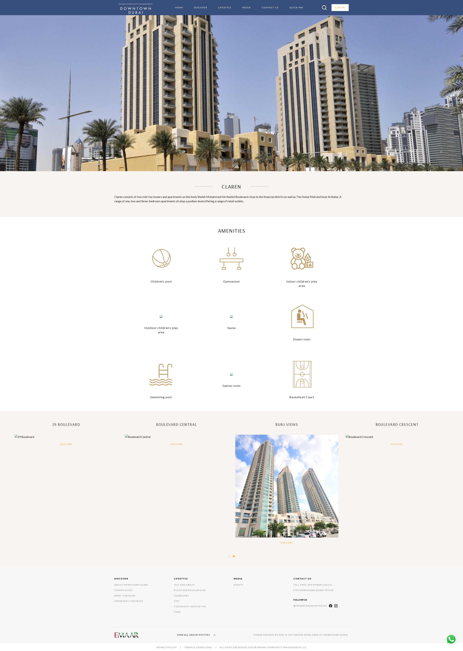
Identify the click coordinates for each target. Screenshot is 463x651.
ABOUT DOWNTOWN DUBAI (131, 584)
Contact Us (270, 7)
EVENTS (238, 584)
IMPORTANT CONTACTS (128, 601)
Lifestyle (225, 7)
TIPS (176, 601)
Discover (200, 7)
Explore (66, 444)
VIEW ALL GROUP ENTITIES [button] (194, 634)
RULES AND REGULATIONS (190, 590)
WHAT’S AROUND (124, 595)
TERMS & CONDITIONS (198, 647)
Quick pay (296, 7)
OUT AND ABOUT (184, 584)
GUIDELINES (181, 595)
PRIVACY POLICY (166, 647)
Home (179, 7)
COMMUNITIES (123, 590)
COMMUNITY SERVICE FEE (190, 606)
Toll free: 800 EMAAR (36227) (312, 584)
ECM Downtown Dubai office (313, 590)
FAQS (177, 612)
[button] (229, 556)
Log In (340, 7)
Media (246, 7)
